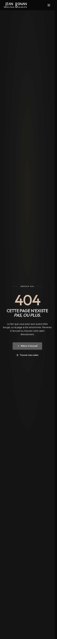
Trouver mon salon (29, 355)
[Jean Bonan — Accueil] (15, 5)
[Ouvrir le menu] (49, 5)
